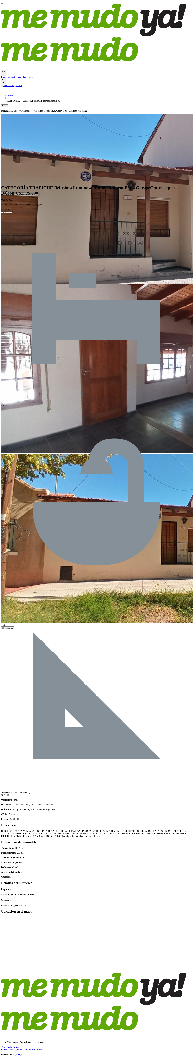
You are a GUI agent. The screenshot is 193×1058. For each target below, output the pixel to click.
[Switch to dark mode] (2, 85)
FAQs (15, 1049)
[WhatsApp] (9, 212)
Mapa (30, 77)
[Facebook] (2, 212)
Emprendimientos (9, 77)
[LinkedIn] (7, 212)
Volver (4, 106)
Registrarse (16, 85)
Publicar (7, 85)
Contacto (22, 1049)
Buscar (10, 96)
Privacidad (14, 1047)
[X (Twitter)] (4, 212)
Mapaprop (17, 1054)
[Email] (11, 212)
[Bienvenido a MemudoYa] (2, 3)
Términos (5, 1047)
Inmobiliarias (22, 77)
